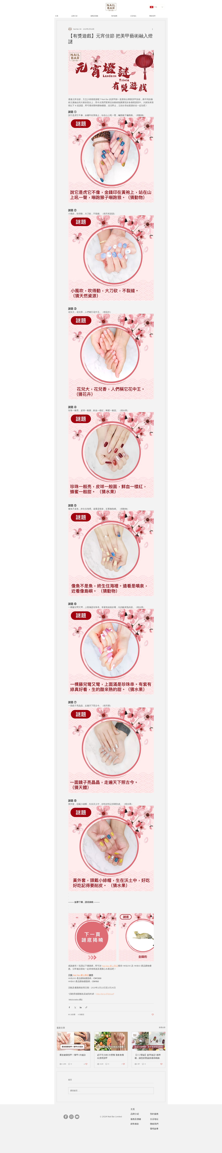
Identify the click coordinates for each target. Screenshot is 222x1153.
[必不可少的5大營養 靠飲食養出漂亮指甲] (111, 1041)
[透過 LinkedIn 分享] (81, 1007)
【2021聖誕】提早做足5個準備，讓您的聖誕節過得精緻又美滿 (148, 1056)
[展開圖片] (92, 937)
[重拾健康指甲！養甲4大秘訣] (73, 1041)
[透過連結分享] (86, 1007)
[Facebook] (65, 1116)
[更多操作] (152, 29)
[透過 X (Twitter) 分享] (75, 1007)
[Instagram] (71, 1116)
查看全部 (162, 1027)
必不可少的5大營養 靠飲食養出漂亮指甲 (110, 1056)
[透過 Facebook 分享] (69, 1007)
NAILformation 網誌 (75, 999)
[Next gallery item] (151, 937)
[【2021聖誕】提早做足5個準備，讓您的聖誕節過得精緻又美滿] (148, 1041)
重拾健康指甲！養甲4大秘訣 (73, 1054)
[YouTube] (77, 1116)
